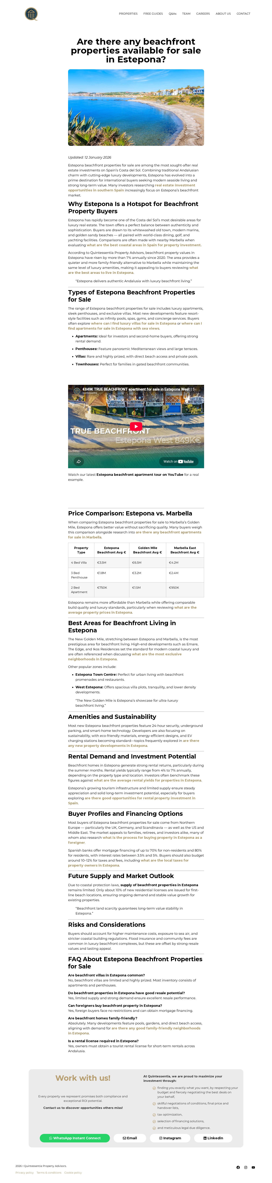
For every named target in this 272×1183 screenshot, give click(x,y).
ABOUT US (223, 13)
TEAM (186, 13)
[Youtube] (253, 1167)
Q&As (172, 13)
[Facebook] (238, 1167)
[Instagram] (245, 1167)
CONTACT (243, 13)
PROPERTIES (128, 13)
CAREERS (203, 13)
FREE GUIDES (153, 13)
